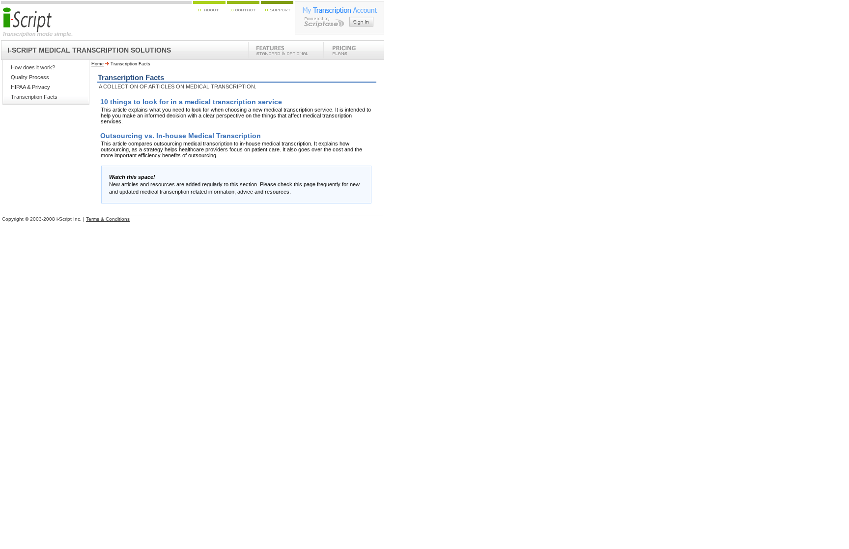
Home (97, 63)
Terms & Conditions (108, 219)
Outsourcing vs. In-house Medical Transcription (180, 136)
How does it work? (33, 67)
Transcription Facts (34, 97)
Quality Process (30, 77)
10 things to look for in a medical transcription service (191, 102)
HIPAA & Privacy (30, 87)
